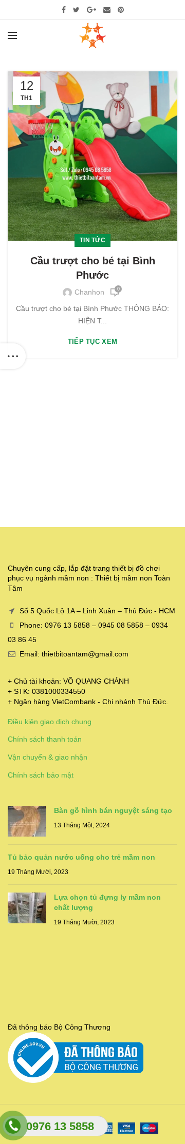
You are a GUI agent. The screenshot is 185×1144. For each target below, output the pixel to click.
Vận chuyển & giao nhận (47, 757)
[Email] (107, 9)
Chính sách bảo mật (40, 775)
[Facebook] (63, 9)
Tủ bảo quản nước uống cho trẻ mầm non (81, 857)
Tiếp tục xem (93, 341)
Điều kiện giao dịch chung (49, 722)
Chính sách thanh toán (45, 739)
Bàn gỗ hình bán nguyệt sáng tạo (113, 810)
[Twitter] (76, 9)
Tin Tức (92, 240)
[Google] (91, 9)
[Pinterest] (120, 9)
